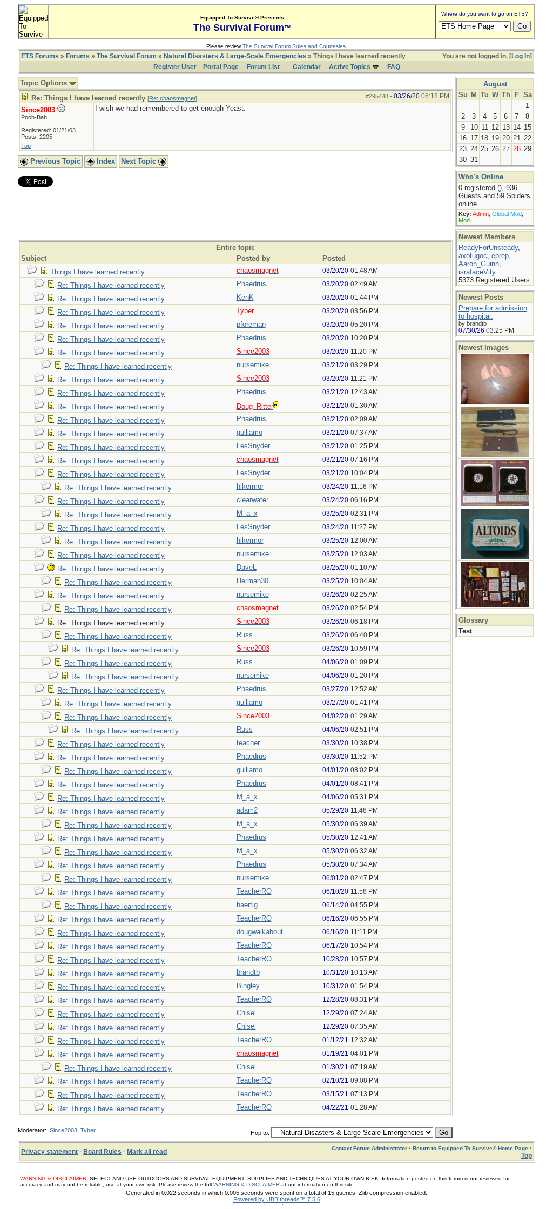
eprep (500, 256)
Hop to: (260, 1133)
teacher (248, 743)
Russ (245, 635)
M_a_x (247, 513)
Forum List (263, 67)
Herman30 (252, 581)
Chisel (246, 1013)
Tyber (88, 1130)
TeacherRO (254, 891)
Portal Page (221, 67)
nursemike (253, 365)
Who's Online (480, 177)
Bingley (248, 986)
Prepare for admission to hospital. (492, 312)
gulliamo (249, 432)
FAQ (393, 67)
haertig (247, 905)
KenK (245, 297)
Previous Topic (54, 161)
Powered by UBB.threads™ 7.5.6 (276, 1199)
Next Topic (139, 161)
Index (105, 161)
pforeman (251, 324)
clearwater (252, 500)
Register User (175, 67)
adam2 (247, 810)
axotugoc (472, 256)
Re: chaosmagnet (172, 98)
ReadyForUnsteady (488, 248)
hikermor (250, 486)
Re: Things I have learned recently (111, 285)
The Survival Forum (127, 56)
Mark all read (147, 1152)
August (495, 84)
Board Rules (102, 1152)
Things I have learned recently (97, 272)
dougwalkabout (260, 932)
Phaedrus (251, 284)
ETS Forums (40, 56)
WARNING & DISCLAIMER (246, 1184)
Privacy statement (49, 1152)
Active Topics (349, 67)
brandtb (248, 972)
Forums (78, 56)
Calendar (307, 67)
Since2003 (63, 1130)
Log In (520, 56)
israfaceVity (477, 272)
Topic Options (44, 83)
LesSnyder (253, 446)
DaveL (247, 567)
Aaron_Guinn (478, 264)
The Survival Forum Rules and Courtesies (294, 46)
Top (26, 146)
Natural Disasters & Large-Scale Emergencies (235, 56)
